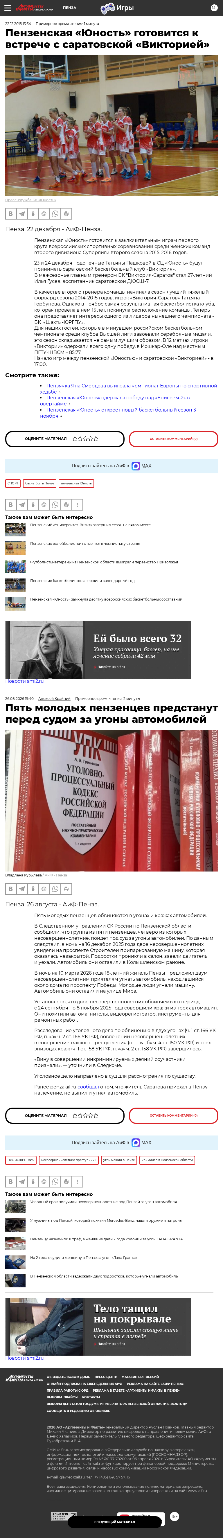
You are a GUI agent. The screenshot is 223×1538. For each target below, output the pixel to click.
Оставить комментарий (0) (174, 439)
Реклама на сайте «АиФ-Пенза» (155, 1384)
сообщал (88, 1087)
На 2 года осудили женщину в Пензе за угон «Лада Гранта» (83, 1257)
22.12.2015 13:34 (18, 23)
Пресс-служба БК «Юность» (30, 200)
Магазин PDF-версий (140, 1377)
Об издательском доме (68, 1377)
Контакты (91, 1397)
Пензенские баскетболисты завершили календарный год (82, 580)
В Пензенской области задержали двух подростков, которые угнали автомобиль (104, 1276)
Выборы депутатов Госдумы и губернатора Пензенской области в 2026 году (117, 1404)
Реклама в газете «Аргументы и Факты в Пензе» (136, 1391)
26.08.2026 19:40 (19, 698)
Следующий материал (114, 1522)
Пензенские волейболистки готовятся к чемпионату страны (85, 543)
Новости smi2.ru (24, 681)
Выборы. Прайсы (62, 1397)
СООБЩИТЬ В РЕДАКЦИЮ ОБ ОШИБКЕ (78, 1411)
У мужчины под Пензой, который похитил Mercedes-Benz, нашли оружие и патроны (106, 1220)
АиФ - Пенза (56, 875)
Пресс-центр (106, 1377)
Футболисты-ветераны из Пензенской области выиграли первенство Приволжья (104, 562)
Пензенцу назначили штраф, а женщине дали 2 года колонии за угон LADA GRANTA (106, 1239)
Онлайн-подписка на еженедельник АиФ (84, 1384)
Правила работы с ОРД (67, 1391)
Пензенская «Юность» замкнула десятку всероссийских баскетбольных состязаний (106, 599)
